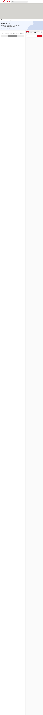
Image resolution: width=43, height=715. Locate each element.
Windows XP (22, 33)
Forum (4, 19)
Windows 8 (12, 33)
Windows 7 (7, 33)
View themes (8, 28)
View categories (3, 28)
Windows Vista (16, 33)
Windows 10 (3, 33)
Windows (8, 19)
